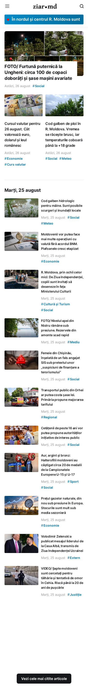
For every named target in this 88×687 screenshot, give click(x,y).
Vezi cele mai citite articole (44, 678)
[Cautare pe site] (81, 6)
